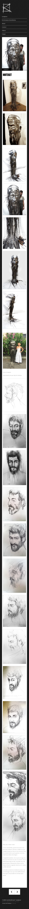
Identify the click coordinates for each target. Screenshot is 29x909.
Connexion (12, 901)
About (3, 23)
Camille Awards (12, 892)
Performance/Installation (9, 20)
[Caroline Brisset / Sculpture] (7, 12)
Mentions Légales (6, 901)
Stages (4, 34)
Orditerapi (14, 903)
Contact (4, 27)
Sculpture (4, 16)
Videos (4, 30)
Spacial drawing (17, 892)
